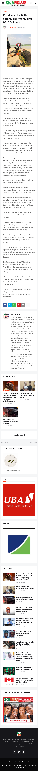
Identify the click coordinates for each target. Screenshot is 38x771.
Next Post (33, 442)
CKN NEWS (15, 314)
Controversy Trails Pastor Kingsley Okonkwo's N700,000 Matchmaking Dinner (24, 621)
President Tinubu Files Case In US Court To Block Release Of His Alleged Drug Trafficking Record (10, 397)
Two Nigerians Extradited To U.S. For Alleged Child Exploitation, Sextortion (25, 644)
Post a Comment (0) (19, 435)
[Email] (23, 305)
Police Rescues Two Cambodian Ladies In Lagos (27, 395)
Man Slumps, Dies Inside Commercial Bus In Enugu (10, 421)
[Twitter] (10, 305)
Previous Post (6, 442)
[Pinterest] (19, 305)
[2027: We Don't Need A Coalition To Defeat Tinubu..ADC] (9, 634)
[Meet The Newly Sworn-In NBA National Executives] (9, 671)
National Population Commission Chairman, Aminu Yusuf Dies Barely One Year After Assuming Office (24, 657)
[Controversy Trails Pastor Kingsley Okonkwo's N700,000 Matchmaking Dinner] (9, 622)
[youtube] (23, 752)
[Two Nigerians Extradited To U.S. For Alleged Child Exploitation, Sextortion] (9, 645)
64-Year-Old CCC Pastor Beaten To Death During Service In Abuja (24, 609)
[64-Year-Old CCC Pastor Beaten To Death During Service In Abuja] (9, 611)
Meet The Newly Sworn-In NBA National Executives (24, 668)
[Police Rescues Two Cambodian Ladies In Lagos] (27, 386)
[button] (3, 3)
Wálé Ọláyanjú (20, 767)
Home (5, 11)
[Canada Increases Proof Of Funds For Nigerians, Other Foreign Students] (9, 681)
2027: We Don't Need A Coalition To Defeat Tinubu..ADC (23, 633)
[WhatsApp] (14, 305)
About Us (17, 762)
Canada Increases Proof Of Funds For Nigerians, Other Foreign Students (25, 680)
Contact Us (25, 762)
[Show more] (28, 305)
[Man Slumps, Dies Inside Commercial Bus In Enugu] (10, 412)
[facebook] (14, 752)
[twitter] (19, 752)
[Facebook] (5, 305)
